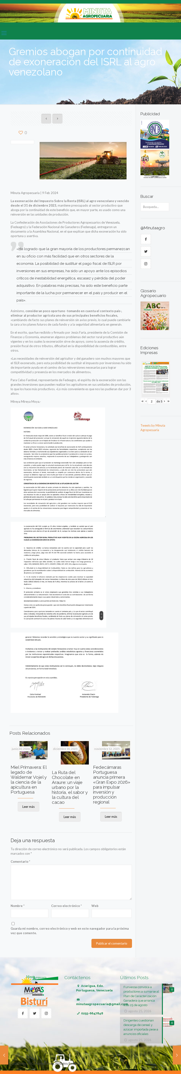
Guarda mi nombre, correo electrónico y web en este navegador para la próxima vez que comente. (70, 931)
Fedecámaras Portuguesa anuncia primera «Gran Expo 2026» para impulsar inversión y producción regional (111, 784)
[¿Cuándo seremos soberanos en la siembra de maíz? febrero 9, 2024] (4, 1055)
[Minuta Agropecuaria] (90, 13)
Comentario (20, 861)
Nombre (18, 906)
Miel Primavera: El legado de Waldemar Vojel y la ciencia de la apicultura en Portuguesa (28, 780)
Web (95, 906)
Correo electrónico (66, 906)
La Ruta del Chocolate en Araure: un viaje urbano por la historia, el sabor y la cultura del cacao (69, 787)
